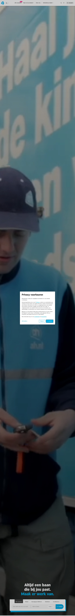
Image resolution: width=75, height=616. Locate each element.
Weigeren (42, 321)
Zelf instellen (24, 321)
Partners (38, 302)
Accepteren (49, 321)
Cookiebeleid (36, 316)
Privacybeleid (43, 316)
